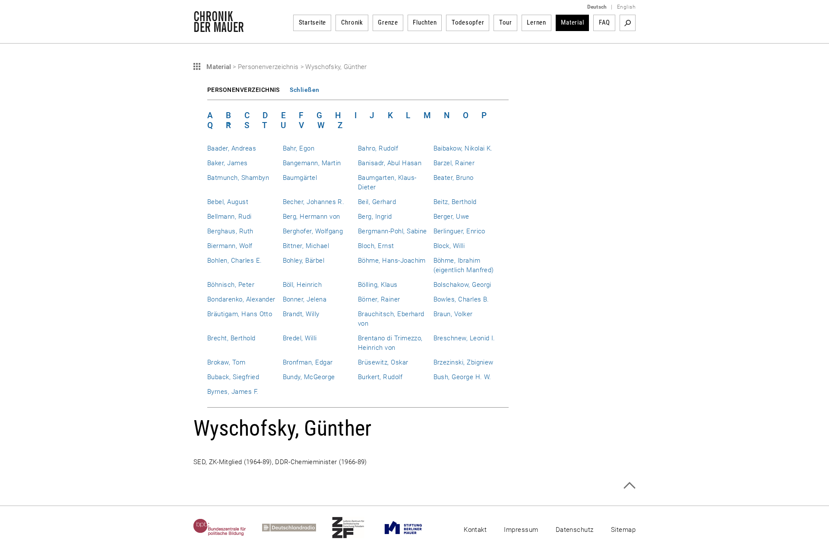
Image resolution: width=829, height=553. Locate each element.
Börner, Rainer (379, 299)
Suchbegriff (628, 23)
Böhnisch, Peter (230, 285)
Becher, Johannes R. (314, 202)
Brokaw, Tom (226, 362)
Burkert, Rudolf (380, 377)
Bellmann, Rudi (229, 216)
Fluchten (425, 22)
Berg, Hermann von (311, 216)
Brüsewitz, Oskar (383, 362)
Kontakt (475, 530)
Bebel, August (227, 202)
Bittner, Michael (306, 246)
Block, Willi (449, 246)
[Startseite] (218, 27)
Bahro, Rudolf (378, 148)
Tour (505, 22)
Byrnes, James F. (233, 392)
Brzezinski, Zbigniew (463, 362)
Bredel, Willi (300, 338)
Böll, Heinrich (302, 285)
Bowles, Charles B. (461, 299)
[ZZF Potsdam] (356, 527)
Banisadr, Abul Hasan (389, 163)
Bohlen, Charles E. (234, 260)
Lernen (536, 22)
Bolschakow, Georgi (462, 285)
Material (572, 22)
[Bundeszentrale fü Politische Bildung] (227, 527)
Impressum (521, 530)
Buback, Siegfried (233, 377)
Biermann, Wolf (230, 246)
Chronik (352, 22)
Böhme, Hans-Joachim (392, 260)
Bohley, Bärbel (304, 260)
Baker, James (227, 163)
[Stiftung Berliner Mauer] (411, 527)
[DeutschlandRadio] (297, 527)
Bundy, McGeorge (309, 377)
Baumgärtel (300, 178)
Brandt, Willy (301, 314)
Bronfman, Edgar (308, 362)
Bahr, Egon (299, 148)
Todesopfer (468, 22)
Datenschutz (575, 530)
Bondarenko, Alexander (241, 299)
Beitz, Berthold (455, 202)
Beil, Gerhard (377, 202)
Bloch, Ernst (376, 246)
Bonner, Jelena (305, 299)
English (626, 7)
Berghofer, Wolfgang (313, 231)
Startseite (312, 22)
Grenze (388, 22)
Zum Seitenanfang (629, 485)
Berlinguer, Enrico (459, 231)
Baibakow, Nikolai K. (463, 148)
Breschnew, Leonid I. (464, 338)
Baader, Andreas (231, 148)
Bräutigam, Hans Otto (239, 314)
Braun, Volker (453, 314)
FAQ (604, 22)
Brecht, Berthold (231, 338)
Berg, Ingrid (375, 216)
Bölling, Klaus (378, 285)
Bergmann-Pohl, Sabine (392, 231)
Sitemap (623, 530)
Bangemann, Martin (312, 163)
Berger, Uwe (451, 216)
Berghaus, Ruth (230, 231)
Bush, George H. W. (462, 377)
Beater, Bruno (453, 178)
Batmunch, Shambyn (238, 178)
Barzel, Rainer (454, 163)
